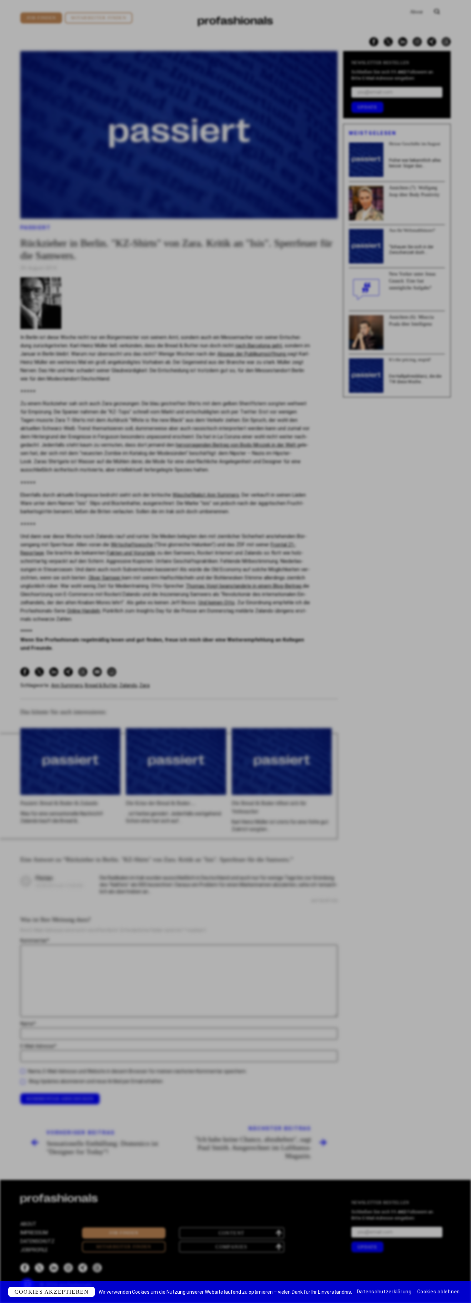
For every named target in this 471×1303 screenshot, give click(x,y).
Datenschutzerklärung (384, 1291)
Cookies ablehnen (438, 1291)
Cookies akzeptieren (51, 1292)
